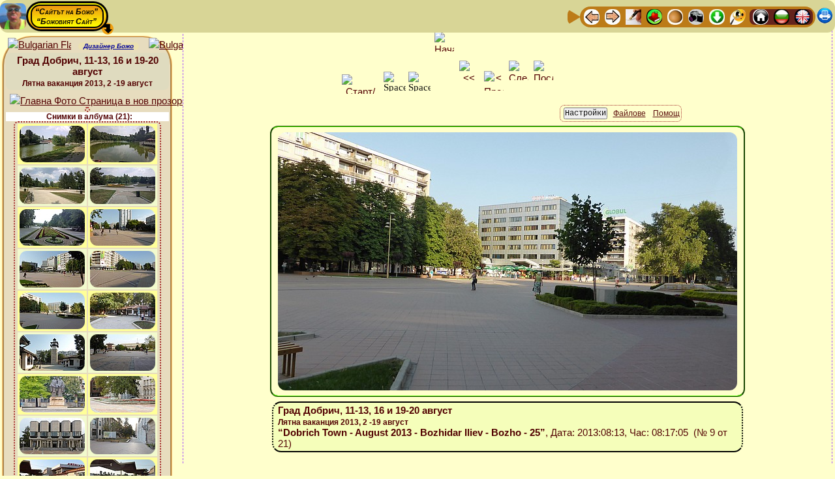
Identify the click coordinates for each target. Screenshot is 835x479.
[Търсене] (738, 16)
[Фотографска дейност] (696, 16)
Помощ (666, 113)
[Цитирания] (654, 16)
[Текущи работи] (675, 16)
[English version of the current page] (39, 45)
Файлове (629, 113)
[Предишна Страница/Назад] (592, 16)
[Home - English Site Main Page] (802, 16)
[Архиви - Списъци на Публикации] (633, 16)
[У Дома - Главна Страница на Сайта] (760, 16)
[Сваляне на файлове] (717, 16)
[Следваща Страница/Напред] (612, 16)
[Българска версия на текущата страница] (180, 45)
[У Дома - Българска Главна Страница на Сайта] (781, 16)
